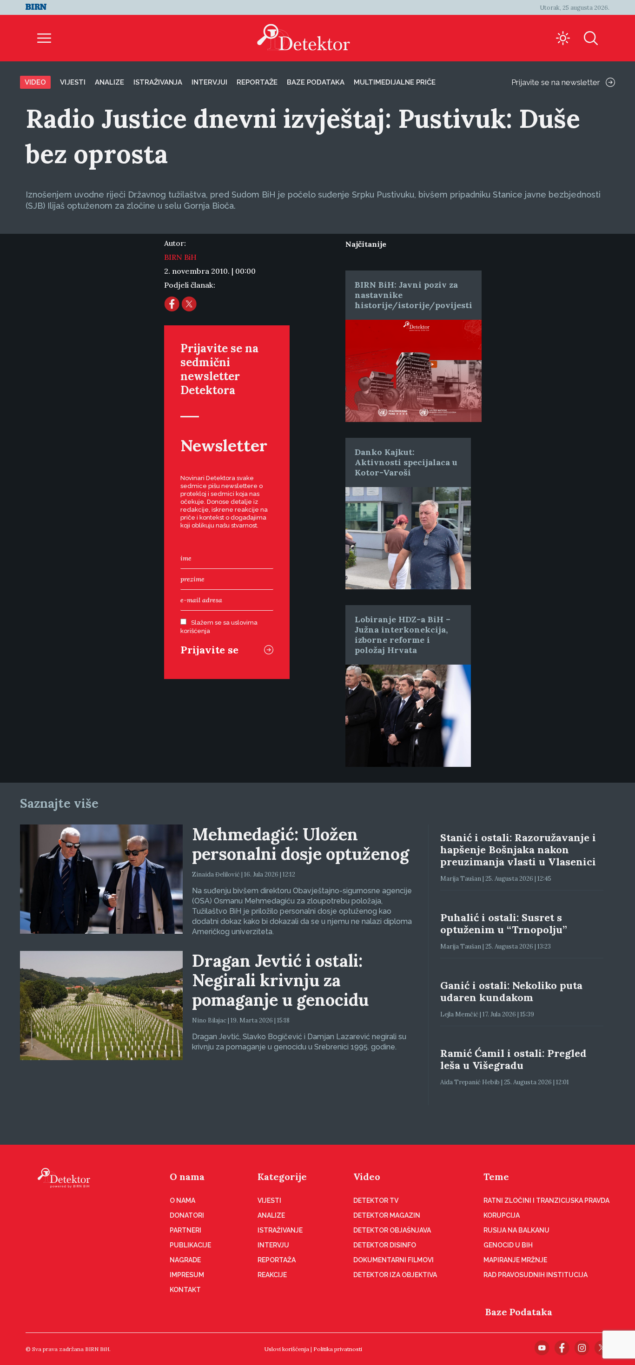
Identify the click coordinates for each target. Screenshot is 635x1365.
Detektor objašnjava (392, 1230)
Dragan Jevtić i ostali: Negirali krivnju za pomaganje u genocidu (280, 980)
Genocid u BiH (508, 1245)
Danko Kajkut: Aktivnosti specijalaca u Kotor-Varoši (406, 462)
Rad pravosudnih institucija (535, 1275)
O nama (187, 1176)
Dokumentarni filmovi (393, 1260)
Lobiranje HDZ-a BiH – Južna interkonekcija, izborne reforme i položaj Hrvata (402, 634)
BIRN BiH (180, 257)
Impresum (187, 1275)
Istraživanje (280, 1230)
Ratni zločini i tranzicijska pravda (546, 1200)
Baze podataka (315, 82)
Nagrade (185, 1260)
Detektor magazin (386, 1215)
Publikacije (190, 1245)
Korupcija (501, 1215)
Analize (109, 82)
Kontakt (185, 1289)
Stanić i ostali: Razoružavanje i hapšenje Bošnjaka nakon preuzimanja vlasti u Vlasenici (518, 849)
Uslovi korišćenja (287, 1348)
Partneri (185, 1230)
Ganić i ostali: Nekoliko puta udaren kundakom (511, 991)
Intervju (273, 1245)
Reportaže (257, 82)
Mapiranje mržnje (515, 1260)
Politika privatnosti (337, 1348)
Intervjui (209, 82)
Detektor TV (375, 1200)
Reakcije (272, 1275)
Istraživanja (157, 82)
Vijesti (73, 82)
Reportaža (277, 1260)
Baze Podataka (518, 1312)
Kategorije (282, 1176)
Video (35, 82)
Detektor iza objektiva (395, 1275)
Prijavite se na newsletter (555, 82)
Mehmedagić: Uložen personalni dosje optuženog (300, 844)
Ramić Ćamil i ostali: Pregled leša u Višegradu (513, 1059)
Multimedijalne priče (395, 82)
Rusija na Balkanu (516, 1230)
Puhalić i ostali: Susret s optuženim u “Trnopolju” (503, 923)
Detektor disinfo (384, 1245)
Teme (496, 1176)
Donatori (187, 1215)
